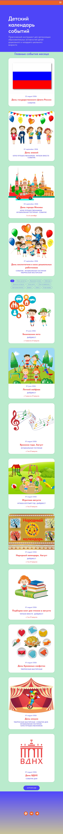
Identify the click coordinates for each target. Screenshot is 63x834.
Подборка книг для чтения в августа (31, 610)
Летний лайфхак (31, 389)
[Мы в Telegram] (37, 813)
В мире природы (47, 287)
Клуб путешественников (17, 287)
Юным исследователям (44, 284)
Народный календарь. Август (31, 555)
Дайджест (29, 287)
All (12, 280)
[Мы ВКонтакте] (26, 813)
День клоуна (31, 718)
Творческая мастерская (18, 284)
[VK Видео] (31, 813)
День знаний (31, 152)
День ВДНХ (31, 775)
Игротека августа (31, 500)
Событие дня (48, 280)
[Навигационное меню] (60, 2)
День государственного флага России (31, 99)
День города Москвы (31, 207)
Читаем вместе (31, 284)
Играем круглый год (21, 280)
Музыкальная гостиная (35, 280)
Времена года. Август (31, 444)
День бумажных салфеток (31, 665)
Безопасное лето (31, 334)
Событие (37, 287)
